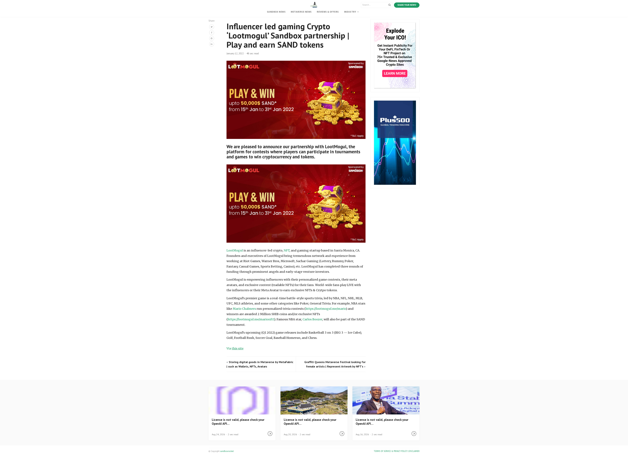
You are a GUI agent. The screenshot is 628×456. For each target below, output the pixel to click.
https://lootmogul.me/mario (325, 309)
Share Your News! (406, 5)
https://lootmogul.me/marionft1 (251, 319)
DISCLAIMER (414, 451)
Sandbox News (276, 11)
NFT (286, 250)
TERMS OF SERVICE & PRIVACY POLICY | (391, 451)
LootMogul (235, 250)
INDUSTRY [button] (350, 11)
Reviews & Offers (328, 11)
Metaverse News (301, 11)
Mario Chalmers (244, 309)
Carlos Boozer (312, 319)
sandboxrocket (227, 451)
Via (235, 348)
